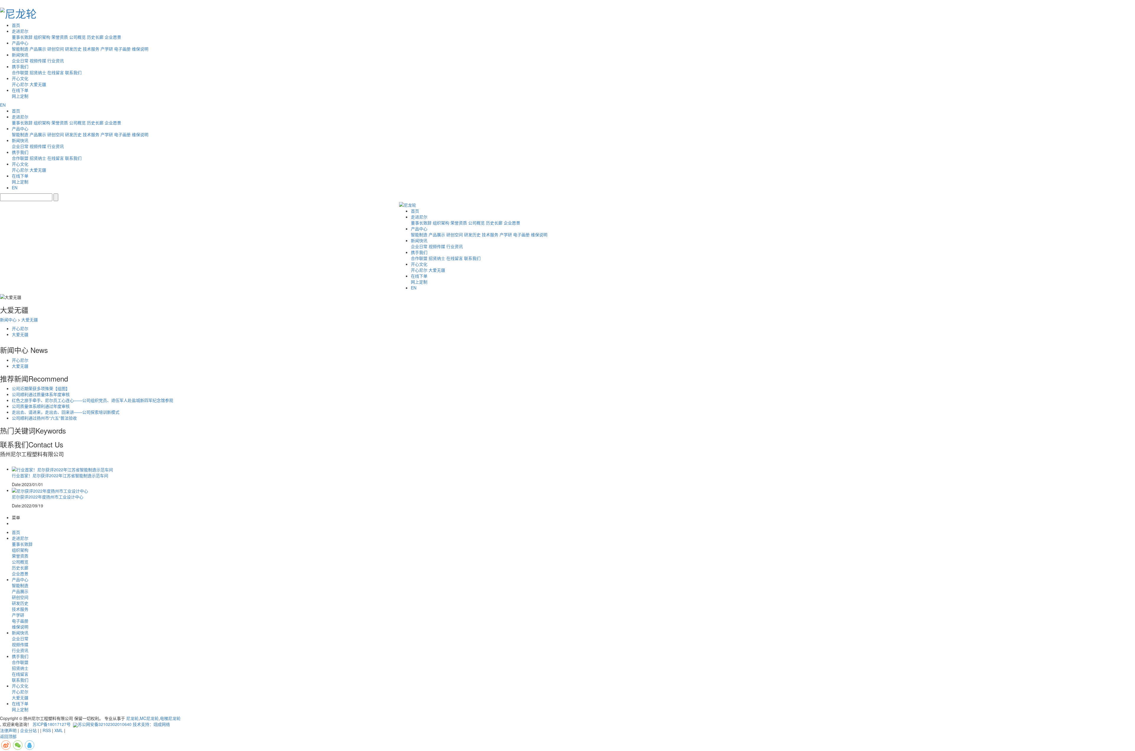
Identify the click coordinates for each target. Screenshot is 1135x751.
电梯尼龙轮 (170, 718)
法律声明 (8, 730)
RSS (47, 730)
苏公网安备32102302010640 (105, 724)
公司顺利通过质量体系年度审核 (41, 394)
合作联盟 (20, 72)
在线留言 (55, 72)
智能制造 (20, 49)
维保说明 (140, 49)
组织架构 (42, 37)
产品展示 (38, 49)
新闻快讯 (20, 55)
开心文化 (20, 78)
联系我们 (73, 72)
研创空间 (55, 49)
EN (3, 105)
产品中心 (20, 43)
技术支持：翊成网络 (151, 724)
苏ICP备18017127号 (52, 724)
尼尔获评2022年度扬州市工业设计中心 (47, 497)
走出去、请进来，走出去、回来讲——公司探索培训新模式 (65, 412)
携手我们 (20, 66)
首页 (16, 25)
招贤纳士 (38, 72)
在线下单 (20, 90)
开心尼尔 (20, 84)
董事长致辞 (22, 37)
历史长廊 (95, 37)
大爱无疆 (38, 84)
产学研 (106, 49)
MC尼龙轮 (149, 718)
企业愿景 (113, 37)
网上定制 (20, 96)
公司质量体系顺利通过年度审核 (41, 406)
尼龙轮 (132, 718)
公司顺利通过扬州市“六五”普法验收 (44, 418)
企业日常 (20, 60)
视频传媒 (38, 60)
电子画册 (122, 49)
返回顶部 (8, 736)
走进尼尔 (20, 31)
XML (58, 730)
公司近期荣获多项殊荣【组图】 (41, 388)
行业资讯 (55, 60)
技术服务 (91, 49)
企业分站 (28, 730)
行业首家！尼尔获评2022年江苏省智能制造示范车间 (60, 475)
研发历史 (73, 49)
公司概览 (77, 37)
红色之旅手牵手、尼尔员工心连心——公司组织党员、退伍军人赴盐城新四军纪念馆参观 (92, 400)
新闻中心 (8, 319)
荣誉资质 (59, 37)
